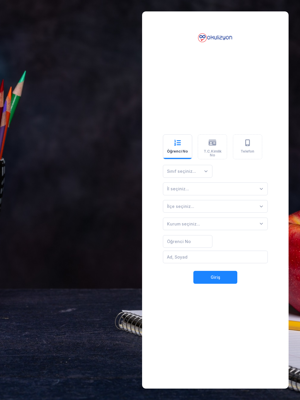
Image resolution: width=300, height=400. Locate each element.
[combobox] (188, 171)
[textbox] (181, 171)
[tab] (177, 146)
